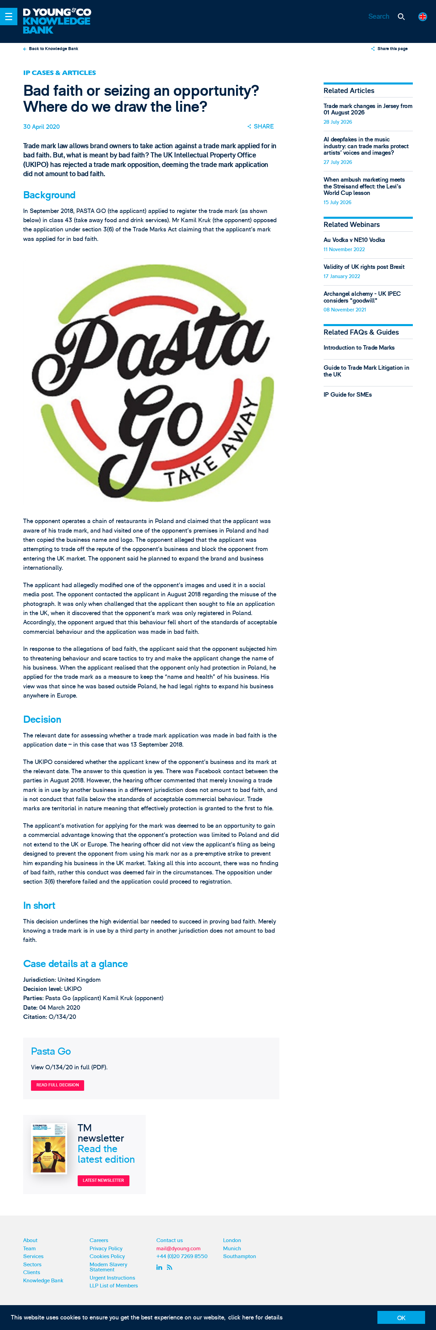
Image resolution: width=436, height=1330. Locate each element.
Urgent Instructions (112, 1277)
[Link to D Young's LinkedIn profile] (160, 1267)
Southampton (239, 1256)
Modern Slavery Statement (108, 1267)
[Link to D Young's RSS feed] (171, 1267)
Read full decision (57, 1085)
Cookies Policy (107, 1256)
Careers (99, 1240)
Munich (232, 1248)
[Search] (401, 16)
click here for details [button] (255, 1317)
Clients (31, 1272)
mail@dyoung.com (178, 1248)
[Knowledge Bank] (62, 26)
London (232, 1240)
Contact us (169, 1240)
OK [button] (401, 1318)
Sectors (32, 1264)
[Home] (62, 12)
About (30, 1240)
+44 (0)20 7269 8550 (181, 1256)
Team (29, 1248)
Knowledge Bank (43, 1280)
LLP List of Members (114, 1285)
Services (33, 1256)
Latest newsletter (103, 1180)
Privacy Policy (106, 1248)
